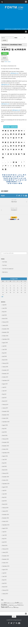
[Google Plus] (21, 195)
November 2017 (5, 373)
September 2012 (5, 566)
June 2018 (4, 349)
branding (7, 603)
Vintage (17, 607)
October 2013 (5, 521)
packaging (15, 605)
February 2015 (5, 473)
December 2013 (5, 514)
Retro (22, 605)
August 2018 (5, 342)
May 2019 (4, 311)
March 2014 (4, 504)
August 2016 (5, 425)
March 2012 (4, 586)
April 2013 (4, 542)
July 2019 (4, 305)
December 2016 (5, 411)
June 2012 (4, 576)
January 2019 (5, 325)
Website (20, 44)
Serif (10, 607)
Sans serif (5, 606)
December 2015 (5, 442)
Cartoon (11, 603)
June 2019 (4, 308)
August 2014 (5, 487)
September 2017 (5, 380)
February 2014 (5, 507)
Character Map (7, 127)
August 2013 (5, 528)
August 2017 (5, 384)
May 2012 (4, 580)
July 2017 (4, 387)
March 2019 (4, 318)
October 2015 (5, 449)
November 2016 (5, 415)
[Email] (26, 195)
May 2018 (4, 353)
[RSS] (24, 195)
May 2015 (4, 463)
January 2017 (5, 408)
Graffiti (17, 602)
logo (10, 605)
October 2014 (5, 480)
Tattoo (12, 607)
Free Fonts (4, 265)
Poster (19, 605)
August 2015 (5, 456)
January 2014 (5, 511)
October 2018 (5, 335)
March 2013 (4, 545)
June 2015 (4, 459)
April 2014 (4, 500)
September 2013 (5, 525)
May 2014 (4, 497)
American (2, 603)
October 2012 (5, 562)
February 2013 (5, 549)
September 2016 (5, 421)
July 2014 (4, 490)
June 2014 (4, 494)
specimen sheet (14, 127)
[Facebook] (17, 195)
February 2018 (5, 363)
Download (5, 53)
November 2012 (5, 559)
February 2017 (5, 404)
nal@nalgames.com (14, 73)
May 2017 (4, 394)
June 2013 (4, 535)
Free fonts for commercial (7, 268)
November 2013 (5, 518)
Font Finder (4, 262)
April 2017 (4, 397)
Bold (5, 603)
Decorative (13, 603)
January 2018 (5, 366)
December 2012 (5, 556)
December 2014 (5, 476)
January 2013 (5, 552)
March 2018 (4, 360)
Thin (14, 607)
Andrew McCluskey (13, 44)
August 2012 (5, 569)
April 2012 (4, 583)
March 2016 (4, 435)
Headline (4, 604)
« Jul (2, 296)
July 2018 (4, 346)
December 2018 (5, 329)
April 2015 (4, 466)
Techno (6, 61)
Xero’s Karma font (5, 44)
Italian (8, 605)
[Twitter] (19, 195)
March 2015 (4, 470)
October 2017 (5, 377)
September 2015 (5, 452)
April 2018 (4, 356)
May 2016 (4, 428)
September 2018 (5, 339)
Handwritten (21, 603)
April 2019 (4, 315)
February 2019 (5, 322)
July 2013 (4, 531)
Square (9, 61)
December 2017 (5, 370)
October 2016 (5, 418)
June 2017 (4, 390)
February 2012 (5, 590)
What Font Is (5, 272)
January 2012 (5, 593)
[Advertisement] (14, 20)
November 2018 (5, 332)
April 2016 (4, 432)
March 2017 (4, 401)
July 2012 (4, 573)
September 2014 (5, 483)
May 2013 (4, 538)
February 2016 (5, 439)
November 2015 (5, 445)
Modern (12, 605)
